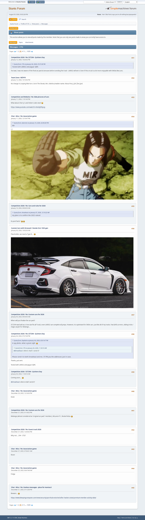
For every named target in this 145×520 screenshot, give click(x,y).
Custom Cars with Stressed (21, 228)
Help (118, 518)
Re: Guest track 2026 (33, 429)
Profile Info (13, 28)
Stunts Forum (17, 8)
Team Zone (15, 78)
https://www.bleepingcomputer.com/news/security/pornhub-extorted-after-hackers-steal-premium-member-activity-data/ (53, 498)
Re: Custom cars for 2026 (35, 314)
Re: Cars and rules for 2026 (36, 206)
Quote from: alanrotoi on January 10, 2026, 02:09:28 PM (31, 123)
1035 (28, 51)
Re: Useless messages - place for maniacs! (36, 487)
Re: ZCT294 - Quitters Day (35, 57)
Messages (13, 42)
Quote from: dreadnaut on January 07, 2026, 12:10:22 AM (31, 212)
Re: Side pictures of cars (40, 97)
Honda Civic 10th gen (40, 228)
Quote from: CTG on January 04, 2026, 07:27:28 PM (29, 64)
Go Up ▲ (135, 518)
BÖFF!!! (23, 78)
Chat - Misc (15, 116)
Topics (21, 42)
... (26, 51)
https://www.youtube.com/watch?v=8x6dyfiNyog (28, 107)
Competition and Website (20, 97)
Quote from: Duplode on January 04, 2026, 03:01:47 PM (31, 340)
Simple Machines (22, 517)
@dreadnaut (18, 351)
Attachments (29, 42)
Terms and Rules (126, 518)
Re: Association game (29, 116)
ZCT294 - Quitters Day (34, 372)
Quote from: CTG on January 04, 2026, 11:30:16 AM (31, 348)
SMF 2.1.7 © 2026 (12, 517)
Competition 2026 (17, 57)
